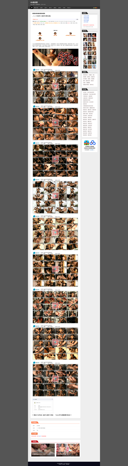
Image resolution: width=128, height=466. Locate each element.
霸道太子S (93, 76)
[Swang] (94, 35)
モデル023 (61, 21)
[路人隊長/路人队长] (94, 57)
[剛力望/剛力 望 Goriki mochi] (55, 33)
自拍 (90, 125)
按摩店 (89, 78)
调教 (62, 452)
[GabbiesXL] (85, 62)
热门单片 (37, 452)
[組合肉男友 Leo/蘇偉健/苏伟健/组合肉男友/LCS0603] (89, 39)
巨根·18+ (86, 107)
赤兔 (93, 74)
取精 (60, 7)
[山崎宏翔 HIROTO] (85, 35)
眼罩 (85, 119)
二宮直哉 (40, 35)
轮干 (90, 129)
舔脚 (85, 127)
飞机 (44, 452)
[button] (96, 7)
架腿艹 (85, 113)
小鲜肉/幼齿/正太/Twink (88, 105)
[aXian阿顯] (89, 62)
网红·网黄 (36, 7)
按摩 (42, 7)
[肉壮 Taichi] (94, 62)
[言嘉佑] (85, 44)
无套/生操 (90, 111)
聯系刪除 (67, 464)
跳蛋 (44, 24)
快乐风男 (84, 76)
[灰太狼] (85, 66)
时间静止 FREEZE (86, 84)
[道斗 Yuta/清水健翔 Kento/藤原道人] (94, 48)
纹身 (85, 121)
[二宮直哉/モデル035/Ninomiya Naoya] (40, 33)
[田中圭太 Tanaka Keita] (94, 53)
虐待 (41, 24)
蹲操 (85, 129)
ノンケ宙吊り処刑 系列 (50, 21)
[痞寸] (89, 48)
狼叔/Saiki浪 (88, 80)
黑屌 (90, 133)
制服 (33, 452)
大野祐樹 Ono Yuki (40, 40)
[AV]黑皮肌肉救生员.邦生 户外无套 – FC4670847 (41, 454)
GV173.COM (86, 17)
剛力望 (55, 35)
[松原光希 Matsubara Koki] (94, 39)
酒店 (85, 131)
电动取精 (41, 13)
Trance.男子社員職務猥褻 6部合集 (62, 415)
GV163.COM (86, 15)
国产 (46, 7)
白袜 (85, 117)
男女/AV (92, 80)
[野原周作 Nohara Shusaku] (89, 66)
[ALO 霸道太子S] (85, 53)
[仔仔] (89, 57)
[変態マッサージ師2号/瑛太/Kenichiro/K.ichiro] (94, 44)
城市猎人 (88, 76)
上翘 (90, 96)
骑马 (85, 133)
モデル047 (70, 21)
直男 (64, 7)
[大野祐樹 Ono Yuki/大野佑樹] (40, 38)
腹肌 (36, 24)
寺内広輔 (92, 78)
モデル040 (65, 21)
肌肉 (85, 123)
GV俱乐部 (34, 2)
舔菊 (39, 24)
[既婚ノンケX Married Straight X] (85, 48)
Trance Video (43, 21)
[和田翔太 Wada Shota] (70, 33)
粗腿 (94, 119)
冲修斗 (84, 82)
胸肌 (34, 24)
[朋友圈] (93, 7)
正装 (90, 113)
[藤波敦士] (94, 66)
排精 (94, 109)
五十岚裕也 (85, 78)
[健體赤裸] (85, 57)
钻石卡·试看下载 (41, 452)
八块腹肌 (90, 74)
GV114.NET (86, 21)
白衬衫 (90, 115)
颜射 (89, 131)
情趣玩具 (92, 107)
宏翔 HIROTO (85, 74)
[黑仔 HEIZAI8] (89, 53)
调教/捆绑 (88, 82)
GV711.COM (86, 20)
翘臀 (89, 121)
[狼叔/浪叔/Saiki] (85, 39)
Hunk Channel (90, 92)
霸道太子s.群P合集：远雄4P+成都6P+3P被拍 (43, 415)
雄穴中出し (92, 84)
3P (84, 92)
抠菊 (85, 109)
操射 (85, 111)
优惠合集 (34, 13)
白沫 (85, 115)
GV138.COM (86, 18)
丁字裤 (74, 21)
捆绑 (89, 109)
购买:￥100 (36, 19)
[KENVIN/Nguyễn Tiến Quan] (89, 35)
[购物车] (95, 7)
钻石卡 (40, 436)
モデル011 (56, 21)
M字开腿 (85, 94)
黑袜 (84, 80)
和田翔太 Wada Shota (70, 35)
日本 (51, 7)
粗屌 (89, 119)
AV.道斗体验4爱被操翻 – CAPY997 (63, 454)
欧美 (55, 7)
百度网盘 (44, 13)
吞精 (85, 103)
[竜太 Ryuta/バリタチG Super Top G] (89, 44)
